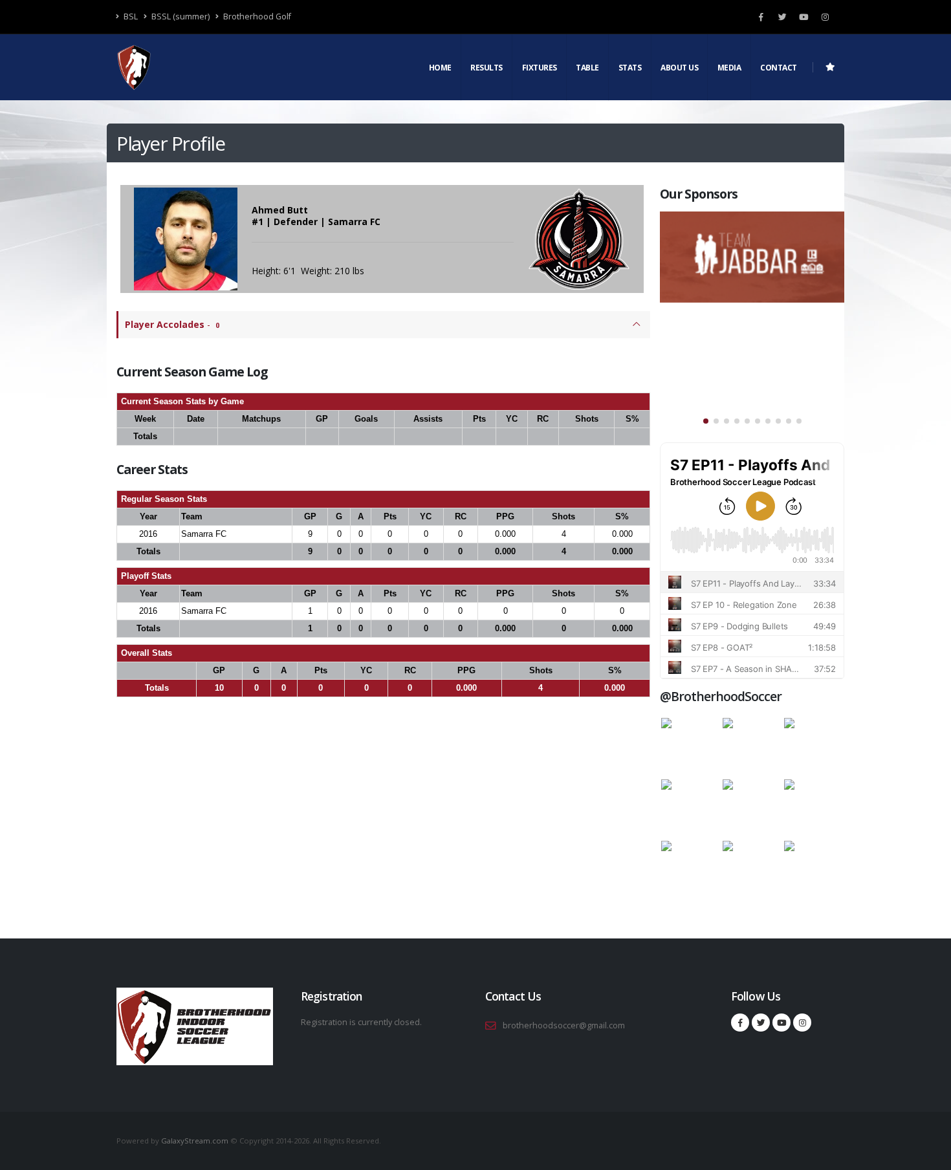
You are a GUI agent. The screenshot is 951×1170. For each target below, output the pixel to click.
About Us (679, 67)
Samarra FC (203, 534)
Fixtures (539, 67)
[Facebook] (761, 17)
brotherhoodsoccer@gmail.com (564, 1025)
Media (729, 67)
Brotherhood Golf (256, 16)
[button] (706, 421)
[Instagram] (825, 17)
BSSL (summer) (179, 16)
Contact (778, 67)
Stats (630, 67)
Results (486, 67)
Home (440, 67)
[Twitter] (782, 17)
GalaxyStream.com (195, 1140)
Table (587, 67)
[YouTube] (803, 17)
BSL (130, 16)
